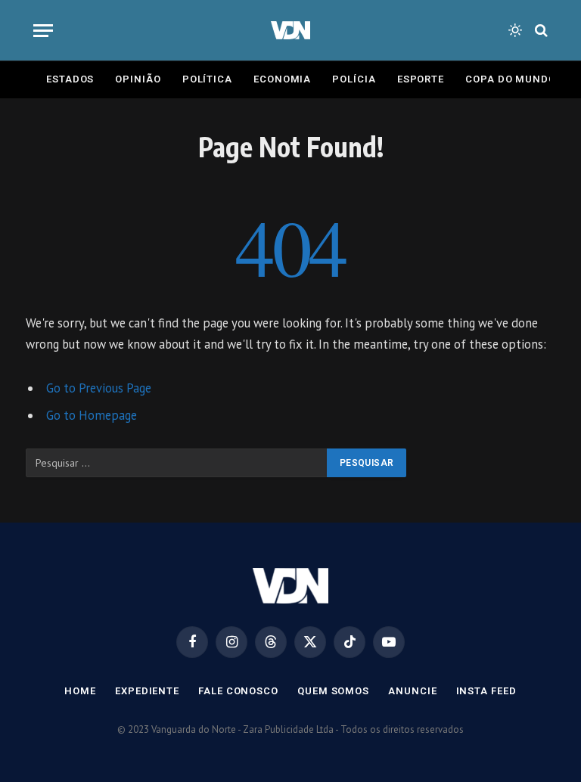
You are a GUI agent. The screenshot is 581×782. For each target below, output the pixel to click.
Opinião (137, 79)
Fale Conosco (238, 691)
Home (80, 691)
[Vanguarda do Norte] (290, 30)
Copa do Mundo (510, 79)
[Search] (540, 31)
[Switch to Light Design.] (515, 30)
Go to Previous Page (98, 388)
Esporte (420, 79)
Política (207, 79)
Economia (282, 79)
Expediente (147, 691)
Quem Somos (333, 691)
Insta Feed (486, 691)
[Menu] (43, 31)
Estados (70, 79)
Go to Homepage (91, 415)
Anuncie (412, 691)
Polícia (353, 79)
